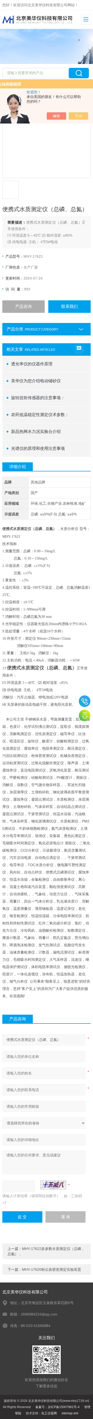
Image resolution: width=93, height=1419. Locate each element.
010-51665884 (84, 701)
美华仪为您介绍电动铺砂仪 (36, 381)
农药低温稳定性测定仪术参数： (40, 414)
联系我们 (69, 306)
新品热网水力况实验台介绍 (36, 431)
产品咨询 (23, 306)
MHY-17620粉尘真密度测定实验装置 (51, 1269)
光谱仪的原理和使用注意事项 (38, 448)
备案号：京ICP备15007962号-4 (57, 1407)
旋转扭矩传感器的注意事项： (38, 398)
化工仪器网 (49, 1413)
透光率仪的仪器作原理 (31, 364)
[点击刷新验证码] (53, 1185)
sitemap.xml (69, 1413)
